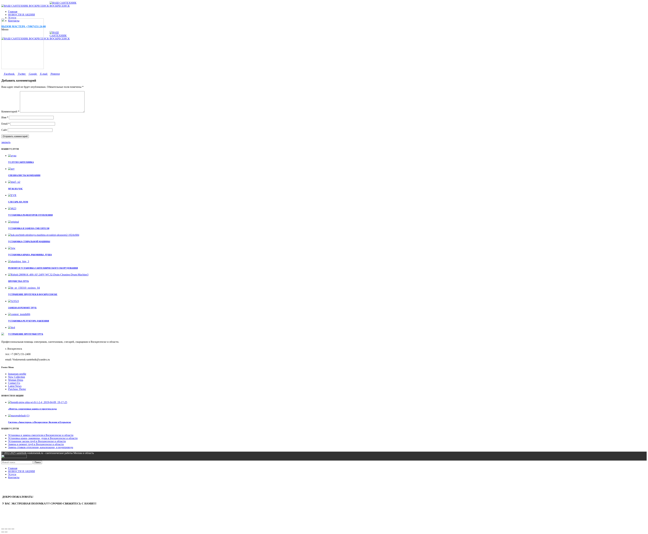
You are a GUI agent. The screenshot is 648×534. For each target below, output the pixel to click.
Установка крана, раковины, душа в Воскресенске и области (43, 438)
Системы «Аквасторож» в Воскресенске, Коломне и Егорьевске (39, 422)
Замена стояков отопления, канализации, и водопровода (40, 447)
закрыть (5, 142)
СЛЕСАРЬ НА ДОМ (18, 202)
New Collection (16, 376)
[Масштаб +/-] (12, 528)
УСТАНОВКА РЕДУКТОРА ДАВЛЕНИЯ (28, 321)
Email (5, 123)
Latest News (14, 386)
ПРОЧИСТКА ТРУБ (18, 281)
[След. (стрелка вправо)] (6, 531)
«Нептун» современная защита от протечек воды (32, 409)
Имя (4, 117)
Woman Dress (15, 380)
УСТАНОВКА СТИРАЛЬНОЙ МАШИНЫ (29, 241)
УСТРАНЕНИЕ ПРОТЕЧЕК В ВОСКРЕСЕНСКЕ (32, 294)
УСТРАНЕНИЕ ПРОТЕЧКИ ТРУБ (25, 334)
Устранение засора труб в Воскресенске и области (37, 441)
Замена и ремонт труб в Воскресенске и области (36, 444)
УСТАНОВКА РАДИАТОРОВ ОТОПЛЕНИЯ (30, 215)
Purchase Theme (17, 389)
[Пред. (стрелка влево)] (2, 531)
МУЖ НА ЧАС (15, 188)
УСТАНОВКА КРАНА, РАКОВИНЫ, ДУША (30, 254)
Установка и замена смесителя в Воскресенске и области (40, 435)
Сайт (4, 129)
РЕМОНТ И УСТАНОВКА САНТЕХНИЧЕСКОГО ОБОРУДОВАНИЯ (43, 268)
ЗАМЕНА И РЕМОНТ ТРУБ (22, 307)
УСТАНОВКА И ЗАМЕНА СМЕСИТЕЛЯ (28, 228)
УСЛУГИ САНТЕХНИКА (21, 162)
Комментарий (10, 111)
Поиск (38, 462)
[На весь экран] (9, 528)
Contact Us (14, 383)
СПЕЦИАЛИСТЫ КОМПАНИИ (24, 175)
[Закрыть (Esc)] (2, 528)
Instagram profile (17, 373)
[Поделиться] (6, 528)
